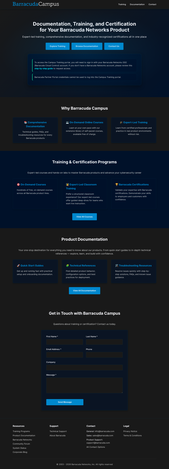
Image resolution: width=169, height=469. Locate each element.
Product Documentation (24, 435)
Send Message (65, 402)
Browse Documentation (87, 46)
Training (122, 4)
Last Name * (91, 336)
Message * (51, 375)
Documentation (137, 4)
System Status (19, 448)
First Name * (52, 336)
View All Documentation (84, 290)
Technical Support (58, 431)
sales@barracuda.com (103, 435)
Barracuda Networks (22, 439)
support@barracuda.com (98, 443)
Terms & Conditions (132, 435)
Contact (152, 4)
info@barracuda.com (104, 431)
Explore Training (57, 46)
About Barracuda (57, 435)
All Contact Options (95, 447)
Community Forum (21, 444)
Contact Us (114, 46)
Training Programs (21, 431)
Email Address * (53, 349)
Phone (89, 349)
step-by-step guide (44, 68)
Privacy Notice (130, 431)
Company (50, 362)
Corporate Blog (20, 452)
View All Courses (84, 216)
